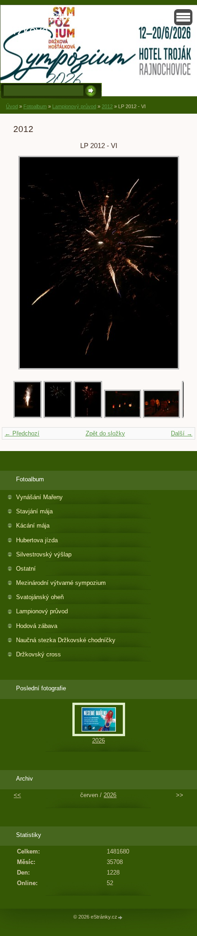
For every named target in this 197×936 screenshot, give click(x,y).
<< (17, 795)
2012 (107, 106)
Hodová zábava (36, 625)
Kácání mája (32, 525)
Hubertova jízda (37, 540)
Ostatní (26, 568)
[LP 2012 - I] (161, 416)
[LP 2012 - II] (122, 416)
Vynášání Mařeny (39, 497)
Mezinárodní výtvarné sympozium (61, 582)
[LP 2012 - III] (88, 416)
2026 (98, 740)
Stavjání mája (34, 511)
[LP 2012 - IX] (27, 416)
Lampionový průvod (74, 106)
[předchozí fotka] (28, 262)
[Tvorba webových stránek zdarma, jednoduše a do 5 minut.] (120, 917)
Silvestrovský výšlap (43, 554)
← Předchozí (22, 433)
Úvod (12, 106)
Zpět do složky (105, 433)
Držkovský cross (38, 654)
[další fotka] (169, 262)
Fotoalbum (35, 106)
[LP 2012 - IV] (58, 416)
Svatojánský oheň (40, 597)
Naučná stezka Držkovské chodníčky (65, 640)
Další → (181, 433)
